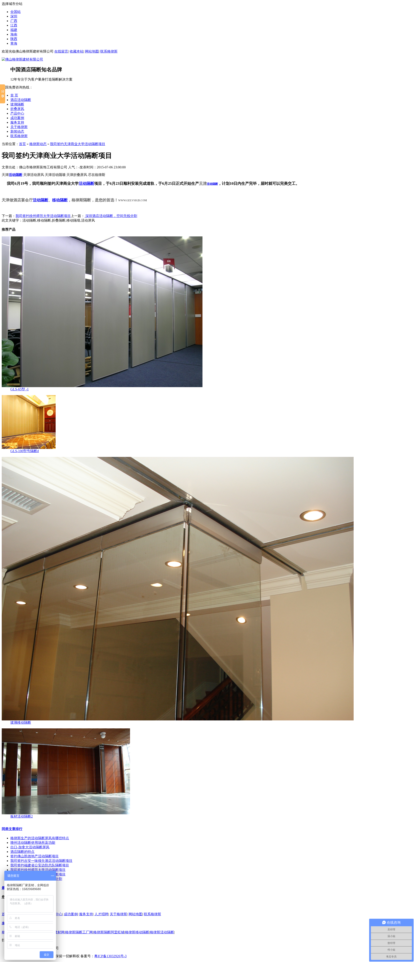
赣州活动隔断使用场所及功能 (32, 842)
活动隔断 (15, 175)
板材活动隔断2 (21, 816)
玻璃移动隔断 (20, 722)
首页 (22, 144)
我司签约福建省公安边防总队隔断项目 (39, 865)
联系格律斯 (109, 51)
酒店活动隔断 (20, 100)
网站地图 (92, 51)
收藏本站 (76, 51)
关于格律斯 (19, 127)
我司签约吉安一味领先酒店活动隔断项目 (41, 861)
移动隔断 (60, 200)
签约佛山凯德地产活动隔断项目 (34, 856)
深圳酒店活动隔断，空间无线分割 (111, 216)
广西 (13, 21)
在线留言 (61, 51)
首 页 (14, 95)
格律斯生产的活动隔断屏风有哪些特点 (39, 838)
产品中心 (17, 113)
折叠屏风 (17, 109)
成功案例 (17, 118)
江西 (13, 25)
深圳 (13, 16)
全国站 (15, 12)
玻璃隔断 (17, 104)
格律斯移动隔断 (137, 932)
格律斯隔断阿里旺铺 (108, 932)
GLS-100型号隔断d (24, 451)
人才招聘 (101, 914)
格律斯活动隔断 (162, 932)
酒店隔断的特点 (22, 851)
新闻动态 (17, 131)
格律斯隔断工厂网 (79, 932)
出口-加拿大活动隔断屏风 (29, 847)
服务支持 (17, 122)
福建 (13, 30)
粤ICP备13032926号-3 (110, 956)
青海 (13, 43)
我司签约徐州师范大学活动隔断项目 (43, 216)
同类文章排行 (12, 829)
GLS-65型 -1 (19, 389)
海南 (13, 34)
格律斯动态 (38, 144)
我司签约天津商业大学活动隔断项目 (77, 144)
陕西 (13, 39)
